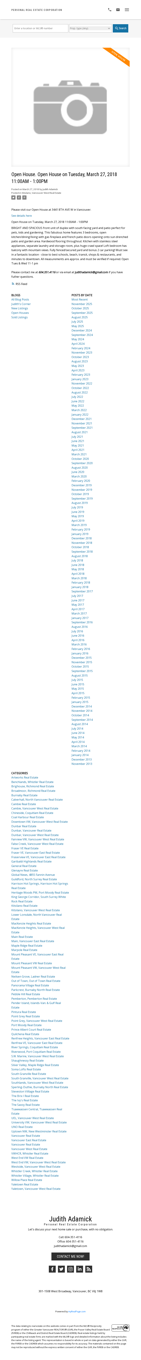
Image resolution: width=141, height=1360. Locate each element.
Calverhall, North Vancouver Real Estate (37, 799)
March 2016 (79, 644)
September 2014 (82, 720)
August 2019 (80, 503)
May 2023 (78, 366)
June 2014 (78, 733)
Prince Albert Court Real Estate (31, 1029)
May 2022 (78, 405)
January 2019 (80, 534)
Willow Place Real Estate (26, 1180)
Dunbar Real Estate (23, 826)
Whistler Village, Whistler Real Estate (35, 1176)
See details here (21, 216)
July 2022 (77, 397)
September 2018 (82, 552)
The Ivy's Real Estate (24, 1100)
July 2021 (77, 437)
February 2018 (81, 582)
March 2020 (79, 476)
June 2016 (78, 635)
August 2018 (80, 556)
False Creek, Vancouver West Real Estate (37, 844)
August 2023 (80, 361)
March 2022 (79, 410)
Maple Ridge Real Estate (26, 946)
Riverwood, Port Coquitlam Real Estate (36, 1052)
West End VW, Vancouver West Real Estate (38, 1162)
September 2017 (82, 591)
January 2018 (80, 587)
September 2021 (82, 428)
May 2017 (78, 605)
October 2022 (80, 388)
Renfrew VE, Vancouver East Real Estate (36, 1043)
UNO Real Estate (22, 1127)
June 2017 (78, 600)
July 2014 (77, 728)
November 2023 (82, 352)
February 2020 (81, 481)
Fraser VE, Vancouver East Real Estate (35, 853)
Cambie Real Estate (23, 804)
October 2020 (80, 459)
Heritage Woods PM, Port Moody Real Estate (40, 892)
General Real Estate (23, 866)
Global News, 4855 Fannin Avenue (33, 875)
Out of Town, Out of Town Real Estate (35, 981)
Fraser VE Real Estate (25, 848)
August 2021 (80, 432)
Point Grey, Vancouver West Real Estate (36, 1021)
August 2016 (80, 627)
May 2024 (78, 339)
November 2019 (82, 490)
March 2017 (79, 613)
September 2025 (82, 313)
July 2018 (77, 560)
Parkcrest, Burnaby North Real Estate (35, 990)
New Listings (19, 308)
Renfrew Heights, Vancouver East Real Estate (40, 1038)
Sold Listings (19, 317)
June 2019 (78, 512)
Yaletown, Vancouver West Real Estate (36, 1189)
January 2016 (80, 653)
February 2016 (81, 649)
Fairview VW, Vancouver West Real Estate (37, 839)
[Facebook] (52, 1269)
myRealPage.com (77, 1311)
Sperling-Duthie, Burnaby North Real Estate (39, 1087)
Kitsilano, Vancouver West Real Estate (41, 192)
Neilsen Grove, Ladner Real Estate (33, 976)
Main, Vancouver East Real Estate (32, 941)
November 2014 (82, 711)
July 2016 (77, 631)
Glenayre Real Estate (24, 870)
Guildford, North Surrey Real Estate (34, 879)
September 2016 (82, 622)
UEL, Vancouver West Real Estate (32, 1118)
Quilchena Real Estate (25, 1034)
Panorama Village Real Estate (30, 985)
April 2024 (78, 344)
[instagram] (70, 1269)
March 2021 (79, 454)
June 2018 (78, 565)
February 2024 (81, 348)
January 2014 (80, 755)
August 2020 (80, 468)
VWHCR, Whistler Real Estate (29, 1153)
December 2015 (82, 658)
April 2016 (78, 640)
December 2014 (82, 706)
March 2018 (79, 578)
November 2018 (82, 543)
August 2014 (80, 724)
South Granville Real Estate (28, 1074)
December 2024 (82, 330)
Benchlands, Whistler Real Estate (32, 782)
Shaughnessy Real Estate (27, 1060)
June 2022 (78, 401)
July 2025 (77, 321)
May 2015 (78, 689)
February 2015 (81, 698)
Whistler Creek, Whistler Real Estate (34, 1171)
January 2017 (80, 618)
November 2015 (82, 662)
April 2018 (78, 574)
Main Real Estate (22, 937)
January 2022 (80, 414)
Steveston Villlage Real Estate (30, 1091)
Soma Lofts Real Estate (26, 1069)
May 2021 (78, 445)
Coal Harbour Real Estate (27, 817)
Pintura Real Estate (23, 1012)
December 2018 (82, 538)
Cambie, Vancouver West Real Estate (34, 808)
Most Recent (80, 299)
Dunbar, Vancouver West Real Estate (35, 835)
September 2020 (82, 463)
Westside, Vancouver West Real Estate (35, 1167)
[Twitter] (61, 1269)
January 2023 (80, 379)
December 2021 (82, 419)
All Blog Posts (20, 299)
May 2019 (78, 516)
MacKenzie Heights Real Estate (31, 923)
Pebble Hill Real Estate (25, 994)
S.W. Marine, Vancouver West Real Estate (37, 1056)
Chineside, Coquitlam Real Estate (32, 813)
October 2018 (80, 547)
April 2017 (78, 609)
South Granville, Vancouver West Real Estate (39, 1078)
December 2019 (82, 485)
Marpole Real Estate (24, 950)
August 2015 (80, 675)
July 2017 (77, 596)
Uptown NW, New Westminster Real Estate (39, 1131)
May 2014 (78, 737)
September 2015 (82, 671)
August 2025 (80, 317)
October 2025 (80, 308)
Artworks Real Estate (24, 777)
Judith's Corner (21, 304)
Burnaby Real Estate (24, 795)
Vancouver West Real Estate (29, 1149)
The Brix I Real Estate (25, 1096)
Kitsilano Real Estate (24, 906)
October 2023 (80, 357)
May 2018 (78, 569)
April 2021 (78, 450)
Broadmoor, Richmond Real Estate (33, 791)
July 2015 (77, 680)
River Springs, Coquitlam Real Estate (34, 1047)
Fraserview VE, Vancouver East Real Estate (38, 857)
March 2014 (79, 746)
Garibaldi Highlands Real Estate (31, 861)
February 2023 (81, 375)
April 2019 (78, 521)
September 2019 (82, 498)
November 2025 (82, 304)
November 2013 (82, 764)
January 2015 (80, 702)
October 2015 (80, 666)
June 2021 (78, 441)
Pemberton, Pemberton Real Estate (34, 999)
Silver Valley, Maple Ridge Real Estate (35, 1065)
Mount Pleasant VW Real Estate (31, 963)
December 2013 (82, 759)
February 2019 (81, 529)
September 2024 (82, 335)
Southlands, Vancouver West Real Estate (37, 1083)
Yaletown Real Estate (24, 1184)
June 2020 (78, 472)
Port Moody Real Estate (26, 1025)
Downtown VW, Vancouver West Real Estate (39, 822)
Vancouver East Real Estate (28, 1140)
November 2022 (82, 383)
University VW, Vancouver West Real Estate (39, 1122)
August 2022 (80, 392)
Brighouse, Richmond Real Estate (32, 786)
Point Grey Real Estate (25, 1016)
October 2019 (80, 494)
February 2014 (81, 751)
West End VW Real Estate (27, 1158)
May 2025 (78, 326)
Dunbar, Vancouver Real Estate (31, 830)
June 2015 (78, 684)
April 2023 (78, 370)
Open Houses (20, 313)
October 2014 (80, 715)
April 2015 (78, 693)
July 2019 (77, 507)
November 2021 (82, 423)
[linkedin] (79, 1269)
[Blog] (88, 1269)
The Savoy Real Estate (25, 1105)
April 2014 (78, 742)
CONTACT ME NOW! (70, 1256)
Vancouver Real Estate (25, 1136)
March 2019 (79, 525)
